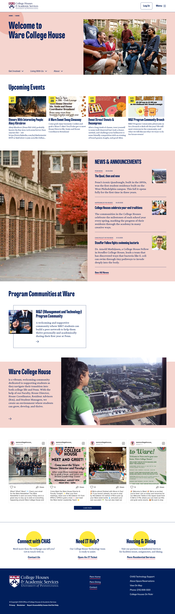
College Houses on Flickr (141, 594)
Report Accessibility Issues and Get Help (42, 605)
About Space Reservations (142, 581)
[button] (10, 419)
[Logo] (33, 581)
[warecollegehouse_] (12, 443)
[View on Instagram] (43, 443)
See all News (102, 273)
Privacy (12, 605)
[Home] (23, 6)
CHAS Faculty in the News (104, 238)
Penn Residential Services (141, 557)
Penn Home (95, 577)
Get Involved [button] (14, 71)
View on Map (136, 586)
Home (11, 16)
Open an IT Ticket (87, 557)
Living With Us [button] (37, 71)
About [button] (57, 71)
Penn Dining (95, 582)
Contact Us (34, 557)
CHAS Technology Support (142, 577)
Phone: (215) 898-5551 (140, 590)
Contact (93, 587)
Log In (146, 6)
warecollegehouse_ (24, 442)
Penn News (99, 171)
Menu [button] (161, 6)
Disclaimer (21, 605)
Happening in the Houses (104, 203)
